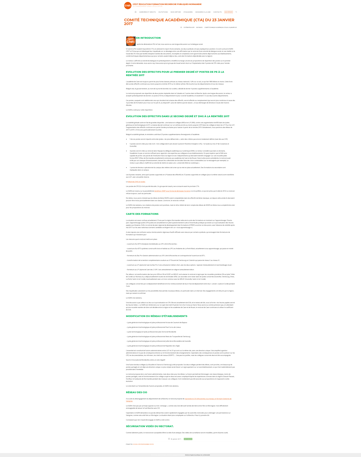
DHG (136, 444)
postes (152, 444)
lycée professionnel (143, 444)
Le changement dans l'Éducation (147, 6)
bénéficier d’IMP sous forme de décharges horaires (172, 191)
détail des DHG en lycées (136, 182)
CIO (134, 444)
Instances (188, 439)
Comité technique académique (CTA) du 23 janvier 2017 (221, 27)
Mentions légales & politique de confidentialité (197, 455)
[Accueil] (181, 27)
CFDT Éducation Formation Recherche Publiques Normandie (167, 4)
